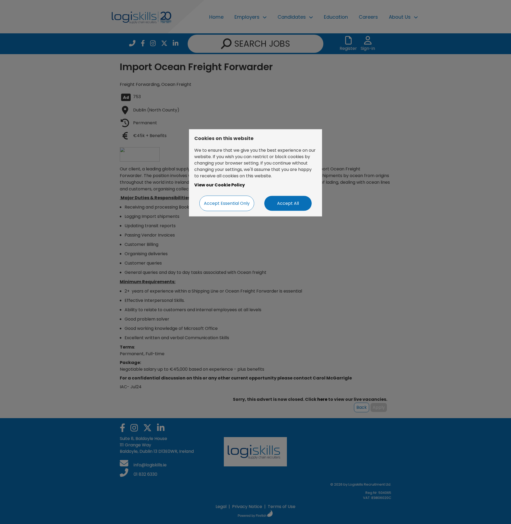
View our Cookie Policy (219, 185)
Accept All (288, 203)
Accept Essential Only (227, 203)
